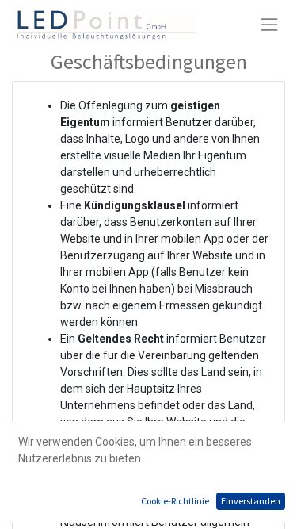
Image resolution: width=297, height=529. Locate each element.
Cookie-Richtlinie (175, 501)
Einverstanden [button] (250, 501)
